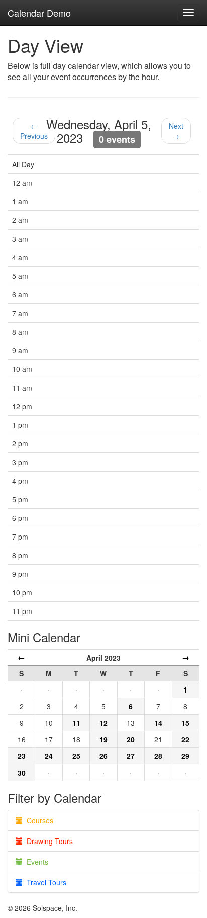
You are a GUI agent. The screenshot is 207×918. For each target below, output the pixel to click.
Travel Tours (44, 882)
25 (76, 756)
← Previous (34, 131)
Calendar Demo (39, 12)
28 (158, 756)
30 (22, 773)
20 (131, 739)
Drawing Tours (48, 841)
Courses (38, 820)
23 (22, 756)
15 (185, 723)
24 (49, 756)
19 (103, 739)
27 (131, 756)
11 (76, 723)
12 (103, 723)
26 (103, 756)
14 (158, 723)
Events (35, 862)
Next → (176, 131)
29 (185, 756)
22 (185, 739)
